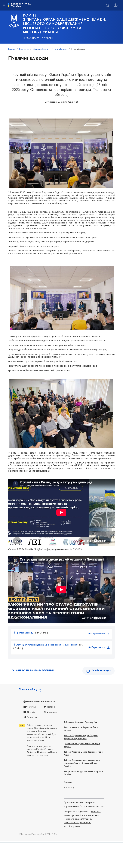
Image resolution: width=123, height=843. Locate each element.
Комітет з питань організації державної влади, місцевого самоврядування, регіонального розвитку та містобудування (82, 819)
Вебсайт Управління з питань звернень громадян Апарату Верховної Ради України (82, 763)
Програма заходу (24, 633)
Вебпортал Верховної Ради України (80, 722)
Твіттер (50, 707)
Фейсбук (31, 707)
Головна (11, 49)
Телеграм (31, 717)
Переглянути (98, 634)
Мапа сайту (69, 788)
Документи (24, 49)
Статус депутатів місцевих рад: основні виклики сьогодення (46, 645)
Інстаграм (51, 712)
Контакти (68, 782)
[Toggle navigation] (4, 5)
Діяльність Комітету (41, 49)
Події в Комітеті (61, 49)
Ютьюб (30, 712)
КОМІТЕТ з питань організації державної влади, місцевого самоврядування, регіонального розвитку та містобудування (64, 24)
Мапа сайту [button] (28, 689)
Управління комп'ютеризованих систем (84, 806)
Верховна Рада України (39, 38)
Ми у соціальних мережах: (40, 702)
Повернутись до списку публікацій (34, 670)
